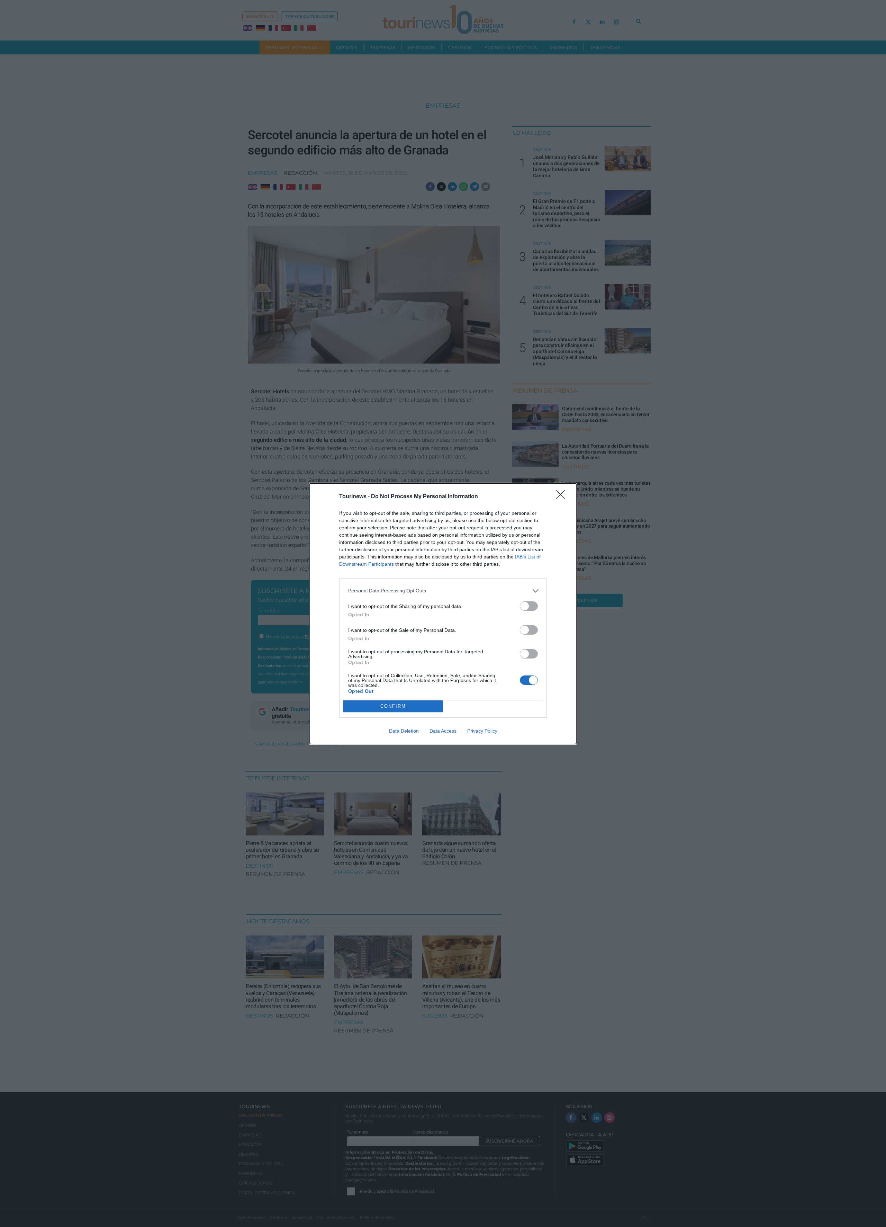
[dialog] (443, 613)
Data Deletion (404, 731)
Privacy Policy (482, 731)
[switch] (529, 606)
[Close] (562, 496)
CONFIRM (393, 706)
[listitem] (443, 590)
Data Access (443, 731)
